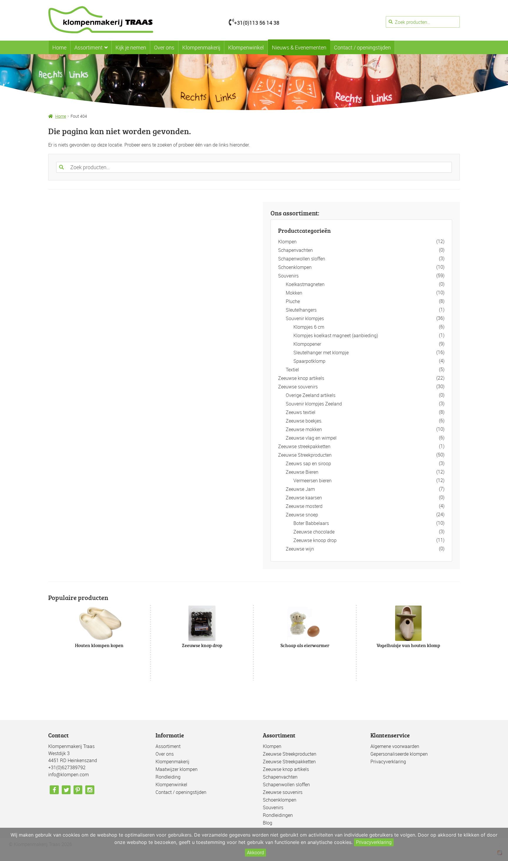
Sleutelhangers (301, 310)
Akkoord (255, 852)
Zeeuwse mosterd (304, 506)
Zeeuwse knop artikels (301, 378)
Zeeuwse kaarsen (304, 497)
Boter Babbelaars (311, 523)
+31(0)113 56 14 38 (256, 22)
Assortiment (88, 47)
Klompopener (307, 344)
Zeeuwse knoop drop (315, 540)
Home (59, 47)
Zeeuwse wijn (300, 549)
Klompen (287, 241)
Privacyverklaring (388, 761)
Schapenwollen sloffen (301, 258)
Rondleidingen (278, 815)
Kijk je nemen (131, 47)
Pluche (293, 301)
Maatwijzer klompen (177, 769)
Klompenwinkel (246, 47)
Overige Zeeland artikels (310, 395)
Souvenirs (288, 275)
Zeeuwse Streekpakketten (289, 761)
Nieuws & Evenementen (299, 47)
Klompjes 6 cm (308, 327)
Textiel (292, 369)
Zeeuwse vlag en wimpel (311, 438)
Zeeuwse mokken (304, 429)
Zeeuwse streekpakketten (304, 446)
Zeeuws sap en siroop (308, 463)
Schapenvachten (295, 250)
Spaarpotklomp (309, 361)
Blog (267, 823)
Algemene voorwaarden (394, 746)
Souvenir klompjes (305, 318)
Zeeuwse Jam (300, 489)
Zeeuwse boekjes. (304, 421)
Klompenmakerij (201, 47)
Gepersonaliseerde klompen (399, 754)
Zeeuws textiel (300, 412)
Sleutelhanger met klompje (321, 352)
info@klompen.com (68, 774)
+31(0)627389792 (67, 767)
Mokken (294, 293)
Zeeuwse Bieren (302, 472)
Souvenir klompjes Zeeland (314, 403)
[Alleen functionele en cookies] (501, 844)
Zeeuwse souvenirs (298, 386)
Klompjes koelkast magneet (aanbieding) (335, 335)
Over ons (164, 47)
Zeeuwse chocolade (314, 531)
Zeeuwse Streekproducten (305, 455)
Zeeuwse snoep (302, 514)
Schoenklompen (295, 267)
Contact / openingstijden (362, 47)
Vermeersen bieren (312, 480)
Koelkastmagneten (305, 284)
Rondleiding (168, 777)
